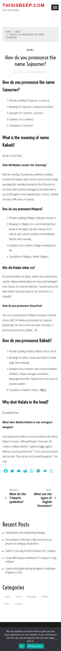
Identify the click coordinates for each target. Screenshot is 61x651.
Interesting (31, 596)
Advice (7, 596)
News (30, 50)
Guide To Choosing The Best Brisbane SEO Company (30, 551)
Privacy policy (35, 646)
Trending (18, 603)
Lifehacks (44, 596)
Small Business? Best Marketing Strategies (25, 533)
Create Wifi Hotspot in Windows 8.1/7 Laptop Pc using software (30, 559)
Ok (21, 646)
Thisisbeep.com (23, 5)
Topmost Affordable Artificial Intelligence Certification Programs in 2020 (30, 570)
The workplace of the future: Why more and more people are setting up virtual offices (28, 541)
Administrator (38, 72)
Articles (19, 596)
